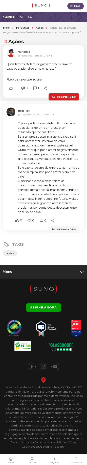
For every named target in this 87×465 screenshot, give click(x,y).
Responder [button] (66, 96)
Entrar (75, 6)
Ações (40, 27)
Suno (17, 17)
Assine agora (43, 307)
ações (10, 253)
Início (6, 27)
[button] (11, 88)
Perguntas (22, 27)
